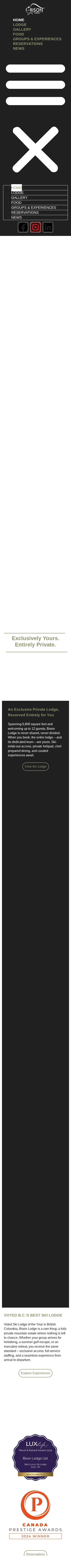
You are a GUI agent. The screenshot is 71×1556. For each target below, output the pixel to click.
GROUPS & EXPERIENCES (37, 39)
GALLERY (22, 29)
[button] (35, 117)
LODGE (20, 25)
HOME (18, 20)
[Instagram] (35, 227)
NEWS (18, 48)
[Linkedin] (48, 227)
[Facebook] (23, 227)
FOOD (18, 34)
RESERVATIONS (28, 44)
